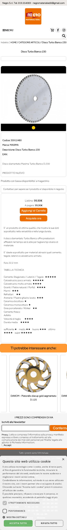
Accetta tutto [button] (18, 523)
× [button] (63, 459)
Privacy (5, 434)
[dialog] (33, 493)
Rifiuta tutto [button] (49, 523)
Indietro (5, 42)
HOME (13, 42)
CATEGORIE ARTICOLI (29, 42)
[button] (33, 517)
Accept (7, 445)
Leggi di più (51, 497)
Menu (9, 30)
